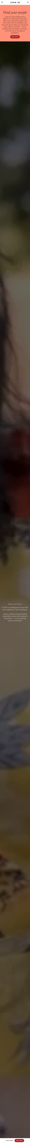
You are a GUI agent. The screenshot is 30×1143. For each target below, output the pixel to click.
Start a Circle (15, 37)
